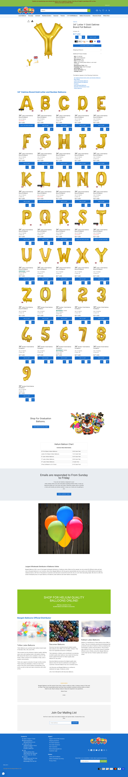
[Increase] (83, 37)
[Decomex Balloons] (64, 631)
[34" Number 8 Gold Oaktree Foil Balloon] (101, 334)
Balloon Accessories (85, 15)
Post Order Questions (54, 744)
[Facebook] (91, 750)
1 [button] (62, 695)
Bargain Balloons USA (16, 768)
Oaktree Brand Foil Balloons (81, 82)
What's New (106, 15)
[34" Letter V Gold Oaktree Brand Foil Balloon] (45, 255)
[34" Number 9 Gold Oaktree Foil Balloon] (27, 374)
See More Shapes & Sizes (87, 45)
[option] (48, 41)
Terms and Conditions (54, 756)
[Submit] (88, 10)
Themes (62, 15)
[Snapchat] (106, 750)
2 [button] (64, 695)
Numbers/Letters (46, 15)
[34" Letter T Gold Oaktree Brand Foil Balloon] (101, 217)
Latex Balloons (22, 15)
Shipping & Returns (78, 50)
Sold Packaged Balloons (80, 85)
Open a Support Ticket (64, 494)
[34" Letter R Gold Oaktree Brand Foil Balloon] (64, 217)
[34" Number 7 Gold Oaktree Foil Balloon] (83, 334)
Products (76, 83)
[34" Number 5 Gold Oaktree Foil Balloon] (45, 334)
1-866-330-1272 (27, 744)
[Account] (106, 10)
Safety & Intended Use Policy (56, 758)
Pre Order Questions (54, 742)
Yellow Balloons (78, 88)
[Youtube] (96, 750)
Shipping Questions (54, 740)
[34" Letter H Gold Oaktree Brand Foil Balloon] (64, 141)
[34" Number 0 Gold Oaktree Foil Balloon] (45, 295)
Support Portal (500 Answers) (56, 738)
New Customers (53, 746)
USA (25, 750)
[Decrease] (76, 37)
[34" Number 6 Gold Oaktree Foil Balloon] (64, 334)
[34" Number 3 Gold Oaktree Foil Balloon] (101, 295)
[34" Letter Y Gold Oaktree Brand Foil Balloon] (101, 255)
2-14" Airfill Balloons (72, 15)
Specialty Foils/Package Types (81, 86)
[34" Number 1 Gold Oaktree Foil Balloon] (64, 295)
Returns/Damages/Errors (55, 748)
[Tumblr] (104, 750)
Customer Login (53, 750)
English (107, 5)
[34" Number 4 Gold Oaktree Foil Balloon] (27, 334)
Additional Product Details (80, 53)
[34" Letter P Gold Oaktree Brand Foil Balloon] (27, 217)
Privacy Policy (52, 760)
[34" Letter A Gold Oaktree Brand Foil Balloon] (27, 103)
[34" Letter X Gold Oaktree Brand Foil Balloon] (83, 255)
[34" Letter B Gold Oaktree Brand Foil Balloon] (45, 103)
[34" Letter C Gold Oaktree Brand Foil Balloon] (64, 103)
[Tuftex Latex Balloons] (32, 632)
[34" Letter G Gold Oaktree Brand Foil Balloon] (45, 141)
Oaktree (75, 21)
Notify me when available (27, 125)
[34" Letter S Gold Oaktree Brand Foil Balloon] (83, 217)
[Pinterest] (101, 750)
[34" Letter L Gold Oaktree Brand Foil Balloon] (45, 179)
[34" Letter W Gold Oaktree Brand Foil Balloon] (64, 255)
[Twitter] (89, 750)
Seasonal (55, 15)
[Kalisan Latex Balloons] (96, 629)
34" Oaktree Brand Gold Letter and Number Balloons (87, 77)
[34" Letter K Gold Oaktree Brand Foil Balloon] (27, 179)
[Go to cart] (109, 10)
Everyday (30, 15)
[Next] (68, 41)
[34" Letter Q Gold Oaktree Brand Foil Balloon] (45, 217)
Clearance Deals (97, 15)
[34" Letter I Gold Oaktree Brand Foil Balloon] (83, 141)
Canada (26, 756)
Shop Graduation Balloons (41, 426)
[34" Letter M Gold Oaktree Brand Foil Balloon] (64, 179)
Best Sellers (77, 79)
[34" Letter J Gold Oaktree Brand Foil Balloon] (101, 141)
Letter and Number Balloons (81, 80)
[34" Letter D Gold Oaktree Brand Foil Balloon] (83, 103)
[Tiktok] (99, 750)
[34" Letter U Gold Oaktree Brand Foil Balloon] (27, 255)
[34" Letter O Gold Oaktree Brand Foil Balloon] (101, 179)
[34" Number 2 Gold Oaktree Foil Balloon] (83, 295)
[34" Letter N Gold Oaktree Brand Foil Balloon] (83, 179)
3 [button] (65, 695)
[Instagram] (94, 750)
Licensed (37, 15)
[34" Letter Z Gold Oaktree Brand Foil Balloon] (27, 295)
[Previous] (28, 41)
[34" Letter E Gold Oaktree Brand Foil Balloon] (101, 103)
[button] (3, 774)
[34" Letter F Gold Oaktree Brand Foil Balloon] (27, 141)
